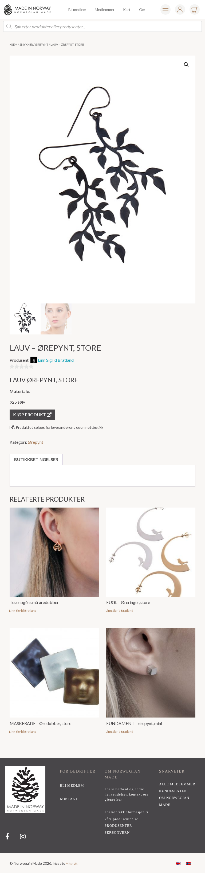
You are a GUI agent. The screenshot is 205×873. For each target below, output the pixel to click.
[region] (102, 805)
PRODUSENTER (118, 826)
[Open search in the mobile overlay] (102, 26)
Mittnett (71, 864)
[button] (186, 64)
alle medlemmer (177, 784)
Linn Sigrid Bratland (56, 360)
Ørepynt (41, 44)
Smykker (26, 44)
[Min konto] (165, 9)
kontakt (69, 799)
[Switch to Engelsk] (178, 863)
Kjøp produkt (30, 414)
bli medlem (72, 786)
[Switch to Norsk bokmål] (188, 863)
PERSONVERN (117, 833)
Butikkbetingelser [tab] (36, 459)
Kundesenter (173, 791)
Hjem (13, 44)
